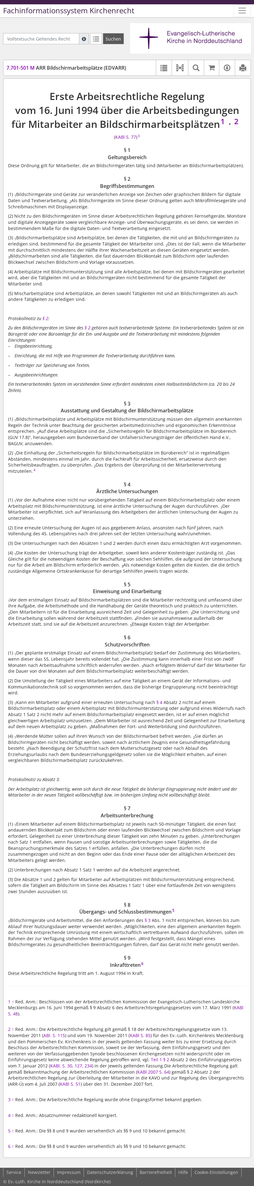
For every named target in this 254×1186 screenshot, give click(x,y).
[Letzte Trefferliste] (96, 38)
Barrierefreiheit (156, 1172)
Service (14, 1172)
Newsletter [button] (39, 1172)
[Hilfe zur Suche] (84, 38)
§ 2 (45, 318)
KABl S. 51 (70, 1084)
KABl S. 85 (140, 1035)
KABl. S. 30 (61, 1066)
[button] (180, 68)
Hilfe (183, 1172)
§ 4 (159, 702)
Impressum (69, 1172)
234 (88, 1066)
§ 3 (148, 920)
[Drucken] (243, 68)
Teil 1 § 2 (160, 1059)
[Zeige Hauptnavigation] (242, 10)
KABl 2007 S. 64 (153, 1072)
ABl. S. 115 (54, 1035)
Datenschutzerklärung (110, 1172)
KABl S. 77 (125, 137)
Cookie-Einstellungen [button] (216, 1172)
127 (78, 1066)
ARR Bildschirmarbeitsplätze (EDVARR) (66, 67)
